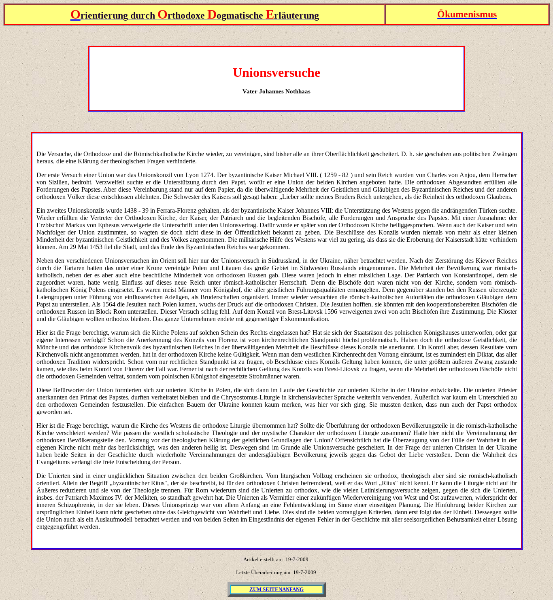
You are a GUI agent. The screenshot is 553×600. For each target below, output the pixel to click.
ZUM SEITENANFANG (276, 589)
